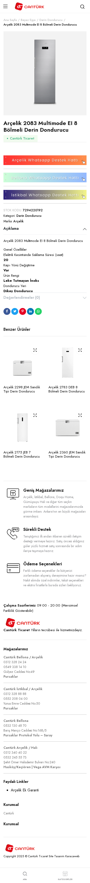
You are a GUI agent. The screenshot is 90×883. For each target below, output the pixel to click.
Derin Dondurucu (51, 20)
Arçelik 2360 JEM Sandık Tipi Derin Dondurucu (66, 454)
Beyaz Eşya (28, 20)
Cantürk (8, 813)
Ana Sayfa (10, 20)
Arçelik (18, 221)
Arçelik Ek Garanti (25, 790)
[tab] (45, 229)
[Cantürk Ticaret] (29, 6)
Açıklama (11, 228)
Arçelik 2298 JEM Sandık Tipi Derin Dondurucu (21, 389)
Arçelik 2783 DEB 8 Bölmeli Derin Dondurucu (66, 389)
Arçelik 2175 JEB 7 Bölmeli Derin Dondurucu (21, 454)
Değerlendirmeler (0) (21, 297)
